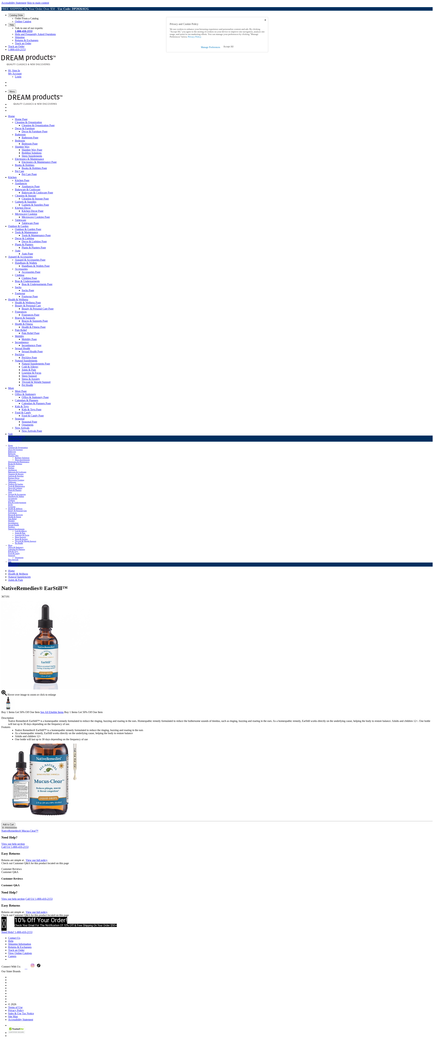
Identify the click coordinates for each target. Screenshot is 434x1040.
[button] (228, 46)
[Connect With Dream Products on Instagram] (31, 968)
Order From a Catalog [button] (26, 18)
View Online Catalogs (20, 953)
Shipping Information (19, 944)
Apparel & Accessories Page (30, 259)
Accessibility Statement (13, 2)
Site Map (13, 1016)
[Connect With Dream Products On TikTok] (38, 968)
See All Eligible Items (52, 712)
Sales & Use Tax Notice (21, 1013)
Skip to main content (38, 2)
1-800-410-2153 (23, 31)
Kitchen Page (22, 180)
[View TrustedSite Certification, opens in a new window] (16, 1032)
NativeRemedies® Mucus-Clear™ (19, 830)
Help (11, 25)
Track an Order (23, 43)
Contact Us (14, 937)
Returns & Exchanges (26, 40)
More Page (21, 391)
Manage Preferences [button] (210, 47)
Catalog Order (16, 15)
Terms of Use (15, 1007)
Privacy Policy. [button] (194, 37)
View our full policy (36, 860)
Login (18, 76)
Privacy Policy (16, 1010)
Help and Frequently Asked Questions (35, 34)
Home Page (21, 119)
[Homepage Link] (28, 64)
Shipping (20, 37)
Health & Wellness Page (28, 302)
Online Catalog (23, 21)
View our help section (13, 843)
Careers (12, 956)
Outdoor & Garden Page (28, 229)
